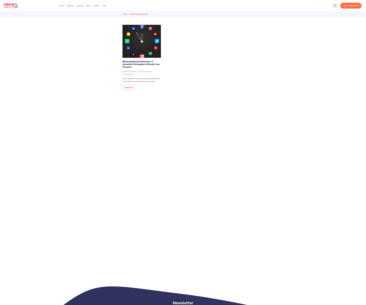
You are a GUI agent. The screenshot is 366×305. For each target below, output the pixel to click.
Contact (96, 5)
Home (61, 5)
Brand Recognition (145, 71)
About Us (70, 5)
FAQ (104, 5)
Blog (88, 5)
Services (80, 5)
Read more (129, 87)
